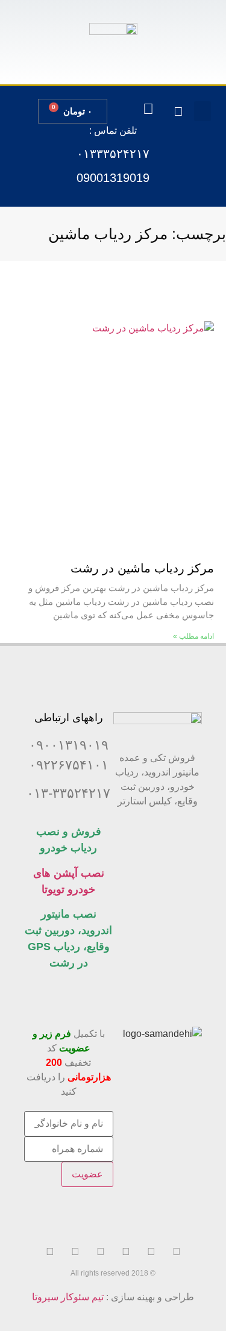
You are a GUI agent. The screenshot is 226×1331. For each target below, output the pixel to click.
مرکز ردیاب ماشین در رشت (142, 568)
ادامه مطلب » (193, 636)
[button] (202, 111)
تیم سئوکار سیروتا (68, 1297)
